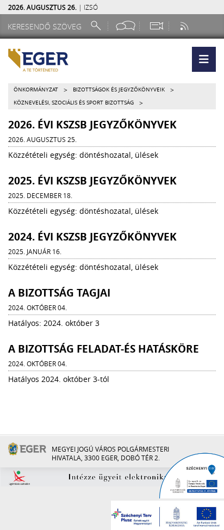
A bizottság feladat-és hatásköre (103, 349)
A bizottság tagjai (59, 293)
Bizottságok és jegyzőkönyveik (119, 89)
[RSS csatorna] (185, 26)
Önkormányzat (36, 89)
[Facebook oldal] (125, 26)
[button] (204, 59)
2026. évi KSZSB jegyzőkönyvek (92, 125)
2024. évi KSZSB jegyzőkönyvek (92, 237)
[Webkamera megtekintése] (156, 26)
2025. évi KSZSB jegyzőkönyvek (92, 181)
